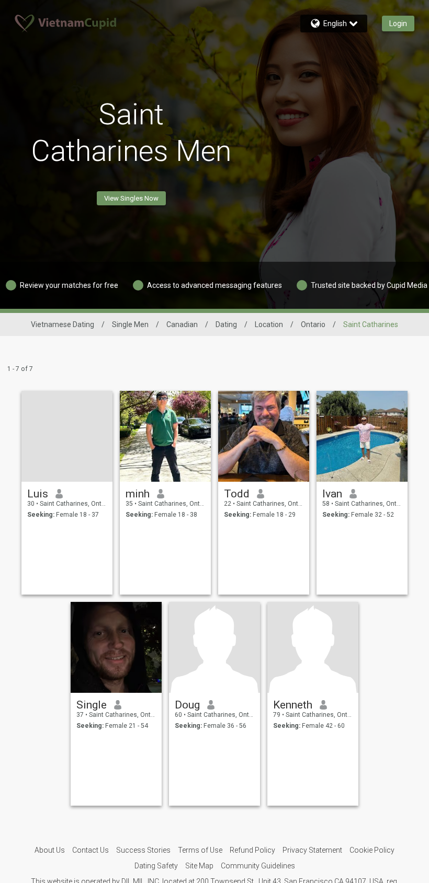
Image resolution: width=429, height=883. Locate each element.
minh (138, 493)
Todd (237, 493)
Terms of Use (200, 850)
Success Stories (143, 850)
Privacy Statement (312, 850)
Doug (187, 705)
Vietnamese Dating (62, 324)
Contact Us (90, 850)
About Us (50, 850)
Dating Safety (156, 866)
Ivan (332, 493)
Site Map (199, 866)
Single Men (130, 324)
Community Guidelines (258, 866)
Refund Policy (252, 850)
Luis (37, 493)
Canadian (182, 324)
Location (269, 324)
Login (398, 23)
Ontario (313, 324)
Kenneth (292, 705)
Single (91, 705)
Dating (226, 324)
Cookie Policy (371, 850)
